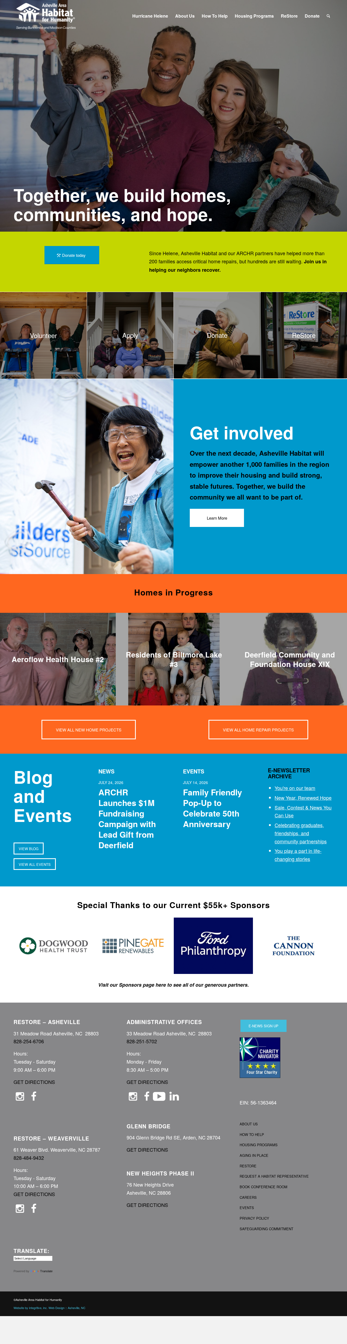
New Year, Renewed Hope (303, 797)
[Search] (328, 16)
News (106, 771)
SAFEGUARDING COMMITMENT (266, 1228)
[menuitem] (150, 16)
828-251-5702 (142, 1041)
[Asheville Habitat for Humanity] (46, 16)
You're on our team (295, 787)
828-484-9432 (29, 1157)
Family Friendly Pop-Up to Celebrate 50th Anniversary (212, 808)
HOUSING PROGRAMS (259, 1144)
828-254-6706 (29, 1041)
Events (193, 771)
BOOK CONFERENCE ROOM (263, 1186)
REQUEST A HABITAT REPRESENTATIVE (274, 1176)
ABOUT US (249, 1123)
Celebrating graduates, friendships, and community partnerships (301, 832)
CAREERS (248, 1197)
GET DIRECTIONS (34, 1081)
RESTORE (248, 1165)
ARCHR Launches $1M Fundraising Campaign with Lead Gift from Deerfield (127, 818)
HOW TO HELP (252, 1134)
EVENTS (247, 1207)
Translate (46, 1271)
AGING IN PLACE (254, 1155)
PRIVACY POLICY (254, 1218)
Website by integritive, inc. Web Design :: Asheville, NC (49, 1308)
